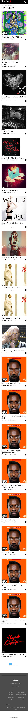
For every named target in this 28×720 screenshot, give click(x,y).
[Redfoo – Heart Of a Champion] (14, 640)
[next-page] (17, 664)
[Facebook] (13, 687)
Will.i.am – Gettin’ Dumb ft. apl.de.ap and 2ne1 (11, 452)
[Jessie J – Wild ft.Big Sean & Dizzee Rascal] (14, 208)
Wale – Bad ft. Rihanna (10, 190)
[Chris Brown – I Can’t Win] (14, 305)
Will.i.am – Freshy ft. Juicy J (12, 383)
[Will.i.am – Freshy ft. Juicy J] (14, 369)
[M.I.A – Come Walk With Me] (14, 23)
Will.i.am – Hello (8, 553)
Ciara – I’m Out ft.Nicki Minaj (12, 258)
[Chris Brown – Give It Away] (14, 275)
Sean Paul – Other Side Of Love (13, 158)
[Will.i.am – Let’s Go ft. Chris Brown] (14, 571)
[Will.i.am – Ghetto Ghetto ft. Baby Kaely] (14, 402)
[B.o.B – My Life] (14, 117)
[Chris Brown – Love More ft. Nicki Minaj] (14, 82)
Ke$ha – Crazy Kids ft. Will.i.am (13, 351)
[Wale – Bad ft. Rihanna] (14, 176)
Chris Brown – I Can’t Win (11, 318)
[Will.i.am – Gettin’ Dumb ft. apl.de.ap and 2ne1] (14, 436)
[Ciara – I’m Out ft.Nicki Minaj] (14, 243)
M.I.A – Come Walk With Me (12, 37)
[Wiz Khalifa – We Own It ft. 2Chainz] (14, 51)
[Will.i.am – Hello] (14, 538)
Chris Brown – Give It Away (11, 288)
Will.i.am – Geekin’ (8, 520)
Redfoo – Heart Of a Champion (13, 654)
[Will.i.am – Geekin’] (14, 505)
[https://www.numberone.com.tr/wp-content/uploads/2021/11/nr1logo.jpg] (6, 1)
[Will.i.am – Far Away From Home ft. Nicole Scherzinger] (14, 471)
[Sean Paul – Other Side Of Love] (14, 147)
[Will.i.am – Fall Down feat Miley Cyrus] (14, 605)
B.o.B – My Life (7, 131)
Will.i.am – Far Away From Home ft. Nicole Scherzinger (13, 486)
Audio (3, 34)
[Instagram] (16, 687)
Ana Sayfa (4, 5)
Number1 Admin (5, 39)
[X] (19, 687)
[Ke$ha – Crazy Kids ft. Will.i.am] (14, 336)
